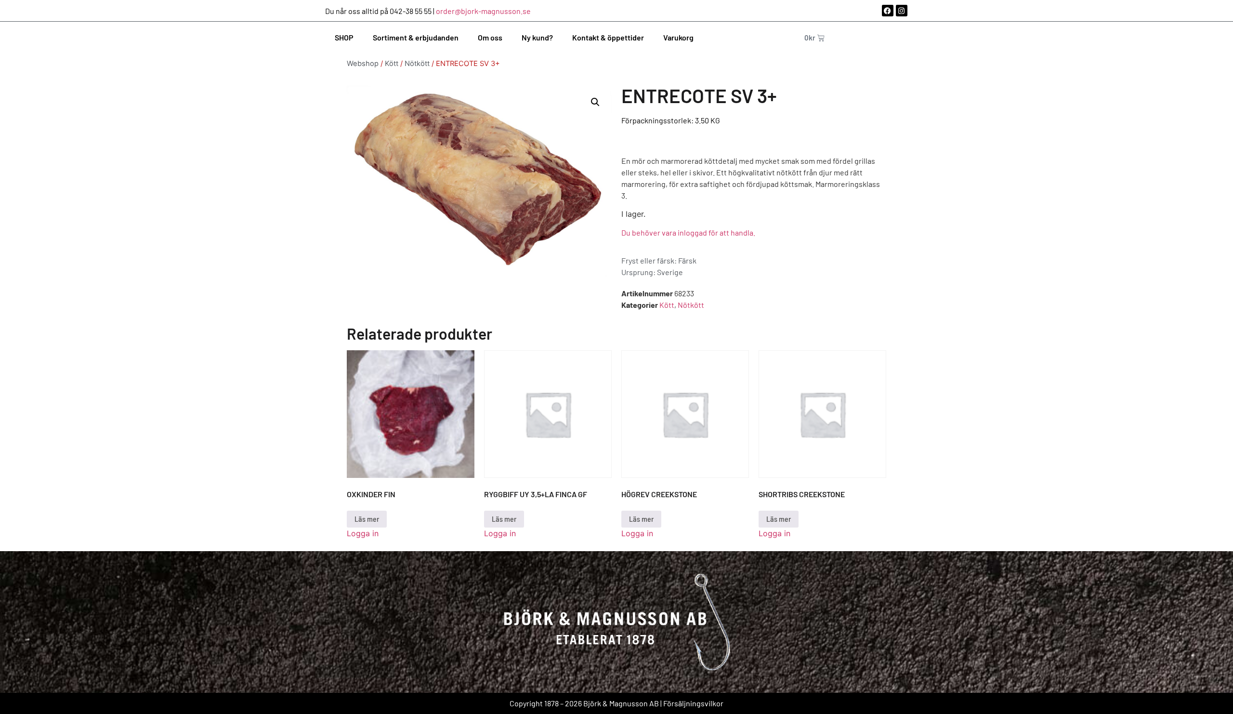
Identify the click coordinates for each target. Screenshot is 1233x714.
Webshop (363, 63)
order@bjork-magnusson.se (483, 10)
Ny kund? (537, 37)
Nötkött (417, 63)
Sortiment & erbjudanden (416, 37)
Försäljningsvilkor (693, 703)
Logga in (363, 533)
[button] (595, 102)
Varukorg (678, 37)
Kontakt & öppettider (608, 37)
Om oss (490, 37)
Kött (391, 63)
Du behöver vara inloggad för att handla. (688, 232)
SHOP (344, 37)
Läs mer (366, 518)
